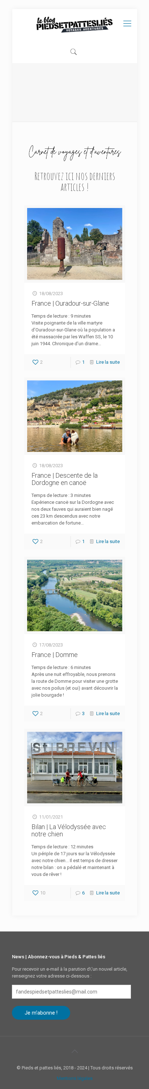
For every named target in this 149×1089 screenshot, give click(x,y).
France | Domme (54, 654)
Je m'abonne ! (41, 1013)
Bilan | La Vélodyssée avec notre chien (68, 830)
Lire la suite (108, 362)
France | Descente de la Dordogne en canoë (64, 479)
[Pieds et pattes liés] (74, 25)
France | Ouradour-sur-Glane (70, 303)
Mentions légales (75, 1078)
